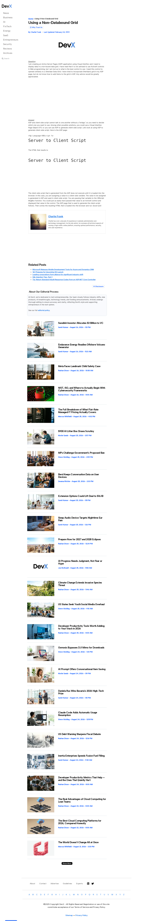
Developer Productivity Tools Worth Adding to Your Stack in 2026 (81, 627)
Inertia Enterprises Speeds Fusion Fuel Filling (81, 755)
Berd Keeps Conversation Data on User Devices (78, 475)
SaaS (5, 35)
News (6, 13)
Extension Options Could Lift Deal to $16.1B (80, 496)
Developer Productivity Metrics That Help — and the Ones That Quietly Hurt (81, 779)
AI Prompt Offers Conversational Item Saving (81, 669)
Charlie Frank (55, 216)
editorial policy (44, 310)
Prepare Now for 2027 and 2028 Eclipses (79, 539)
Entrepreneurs (10, 39)
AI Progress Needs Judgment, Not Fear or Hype (80, 562)
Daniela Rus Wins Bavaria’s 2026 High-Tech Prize (81, 692)
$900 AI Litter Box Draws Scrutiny (76, 431)
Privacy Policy (81, 915)
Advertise (55, 883)
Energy (6, 30)
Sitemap (69, 915)
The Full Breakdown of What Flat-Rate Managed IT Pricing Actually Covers (78, 411)
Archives (7, 53)
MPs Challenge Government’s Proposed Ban (81, 452)
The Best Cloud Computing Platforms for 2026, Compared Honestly (79, 822)
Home (30, 19)
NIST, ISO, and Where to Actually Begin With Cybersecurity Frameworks (81, 389)
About (32, 883)
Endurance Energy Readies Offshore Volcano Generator (81, 346)
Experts (79, 883)
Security (7, 44)
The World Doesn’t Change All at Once (78, 842)
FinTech (7, 26)
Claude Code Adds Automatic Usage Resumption (77, 714)
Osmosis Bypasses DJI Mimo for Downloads (81, 647)
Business (7, 17)
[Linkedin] (88, 883)
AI (4, 21)
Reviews (7, 48)
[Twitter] (92, 883)
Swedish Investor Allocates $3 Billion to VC (80, 323)
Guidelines (67, 883)
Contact (42, 883)
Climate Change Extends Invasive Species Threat (80, 584)
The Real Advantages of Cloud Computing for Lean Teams (82, 800)
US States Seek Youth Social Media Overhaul (81, 604)
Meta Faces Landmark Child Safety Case (79, 366)
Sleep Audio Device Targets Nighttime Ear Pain (80, 519)
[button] (67, 863)
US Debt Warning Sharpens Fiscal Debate (79, 734)
